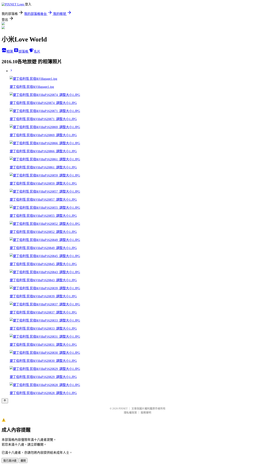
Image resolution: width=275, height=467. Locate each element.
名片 (37, 51)
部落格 (24, 51)
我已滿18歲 (10, 460)
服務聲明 (146, 412)
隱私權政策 (130, 412)
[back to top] (5, 400)
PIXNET (123, 408)
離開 (23, 460)
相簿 (10, 51)
